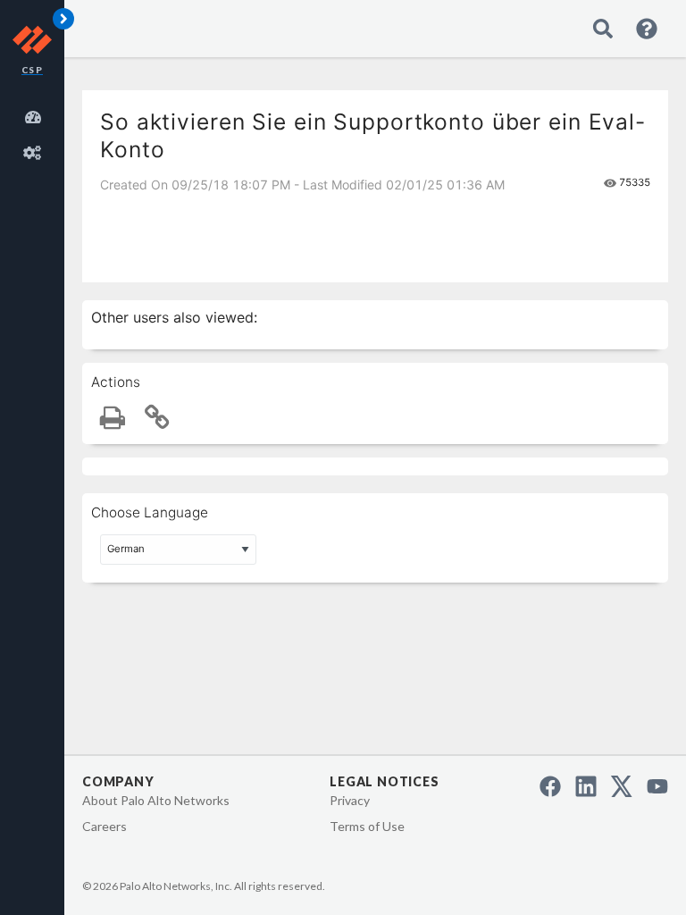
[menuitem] (35, 114)
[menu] (35, 132)
